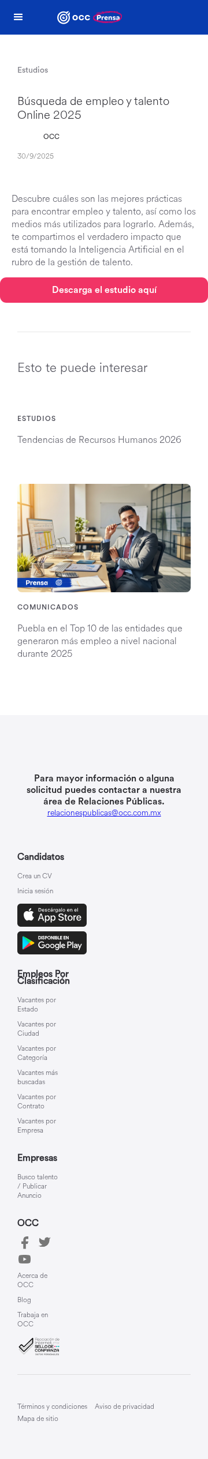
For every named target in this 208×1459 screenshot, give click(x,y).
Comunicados (48, 607)
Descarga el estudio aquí (104, 290)
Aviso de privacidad (124, 1407)
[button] (18, 17)
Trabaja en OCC (32, 1320)
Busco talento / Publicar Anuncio (37, 1187)
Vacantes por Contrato (36, 1102)
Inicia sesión (35, 891)
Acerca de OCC (32, 1281)
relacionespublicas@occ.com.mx (104, 812)
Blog (24, 1300)
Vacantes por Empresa (36, 1126)
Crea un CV (34, 876)
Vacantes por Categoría (36, 1053)
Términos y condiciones (52, 1407)
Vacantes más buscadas (37, 1078)
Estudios (36, 418)
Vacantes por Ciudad (36, 1029)
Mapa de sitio (37, 1419)
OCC (51, 136)
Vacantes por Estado (36, 1005)
